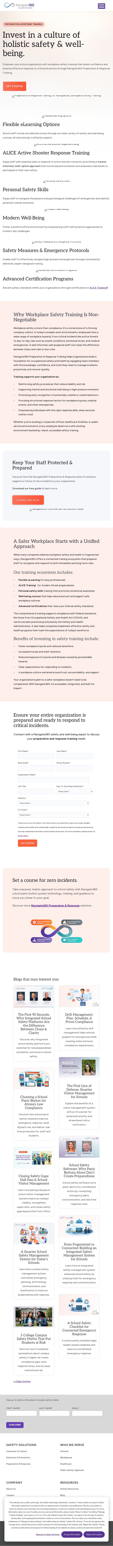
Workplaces (66, 1457)
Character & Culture (16, 1451)
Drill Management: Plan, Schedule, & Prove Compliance (79, 1018)
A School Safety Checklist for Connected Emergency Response (79, 1328)
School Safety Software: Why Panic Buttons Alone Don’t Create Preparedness (79, 1170)
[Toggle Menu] (101, 6)
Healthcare (66, 1464)
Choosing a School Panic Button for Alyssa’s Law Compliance (33, 1102)
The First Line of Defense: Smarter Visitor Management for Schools (79, 1091)
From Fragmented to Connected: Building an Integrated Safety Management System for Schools (79, 1251)
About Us (11, 1489)
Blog (62, 1495)
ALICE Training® (99, 287)
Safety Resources (69, 1489)
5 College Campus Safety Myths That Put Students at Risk (34, 1339)
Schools (64, 1451)
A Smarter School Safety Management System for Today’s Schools (34, 1257)
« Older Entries (22, 1381)
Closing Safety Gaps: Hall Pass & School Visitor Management (33, 1179)
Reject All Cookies (94, 1534)
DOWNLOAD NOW (28, 500)
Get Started (14, 86)
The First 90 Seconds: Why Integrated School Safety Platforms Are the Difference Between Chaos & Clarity (33, 1024)
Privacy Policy (42, 1515)
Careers (10, 1495)
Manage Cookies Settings (48, 1534)
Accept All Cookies (72, 1534)
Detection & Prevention (18, 1457)
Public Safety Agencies (72, 1470)
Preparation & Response (18, 1464)
